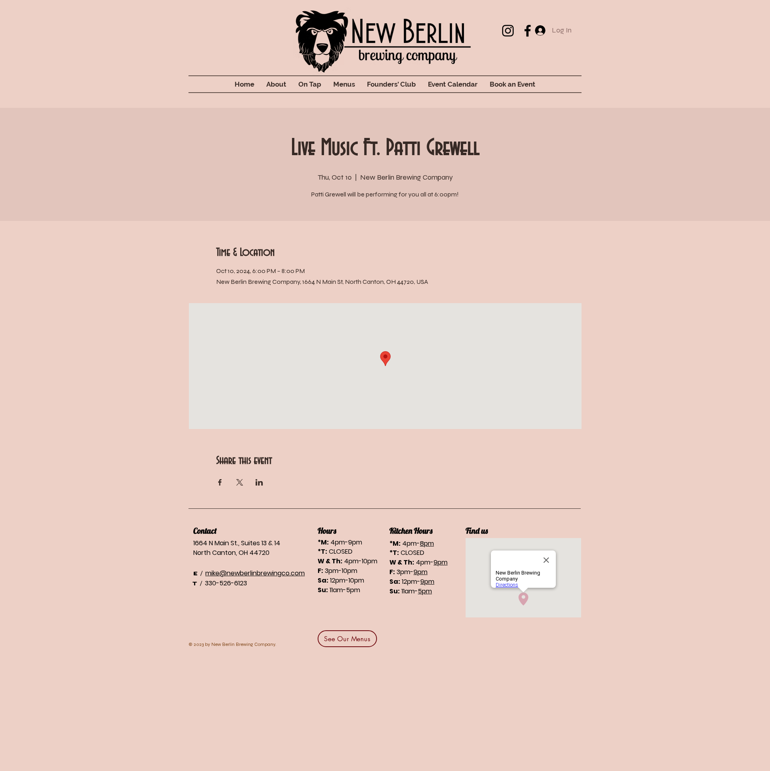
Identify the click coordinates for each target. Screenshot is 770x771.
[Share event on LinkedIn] (259, 482)
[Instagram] (508, 30)
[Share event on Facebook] (220, 482)
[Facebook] (527, 30)
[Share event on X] (239, 482)
